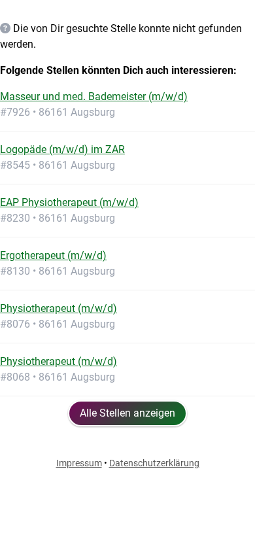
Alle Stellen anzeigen (127, 413)
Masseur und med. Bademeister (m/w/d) (94, 96)
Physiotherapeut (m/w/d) (58, 308)
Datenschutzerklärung (154, 463)
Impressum (79, 463)
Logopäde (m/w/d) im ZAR (62, 149)
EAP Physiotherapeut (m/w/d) (69, 202)
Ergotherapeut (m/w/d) (53, 255)
